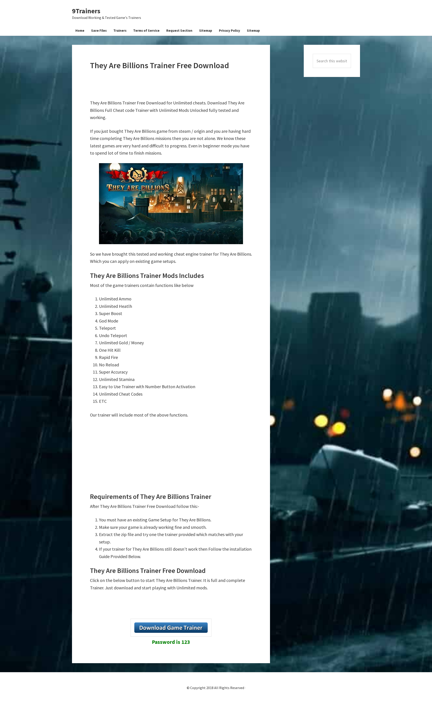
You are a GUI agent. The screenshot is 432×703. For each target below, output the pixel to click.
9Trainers (86, 11)
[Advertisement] (172, 85)
